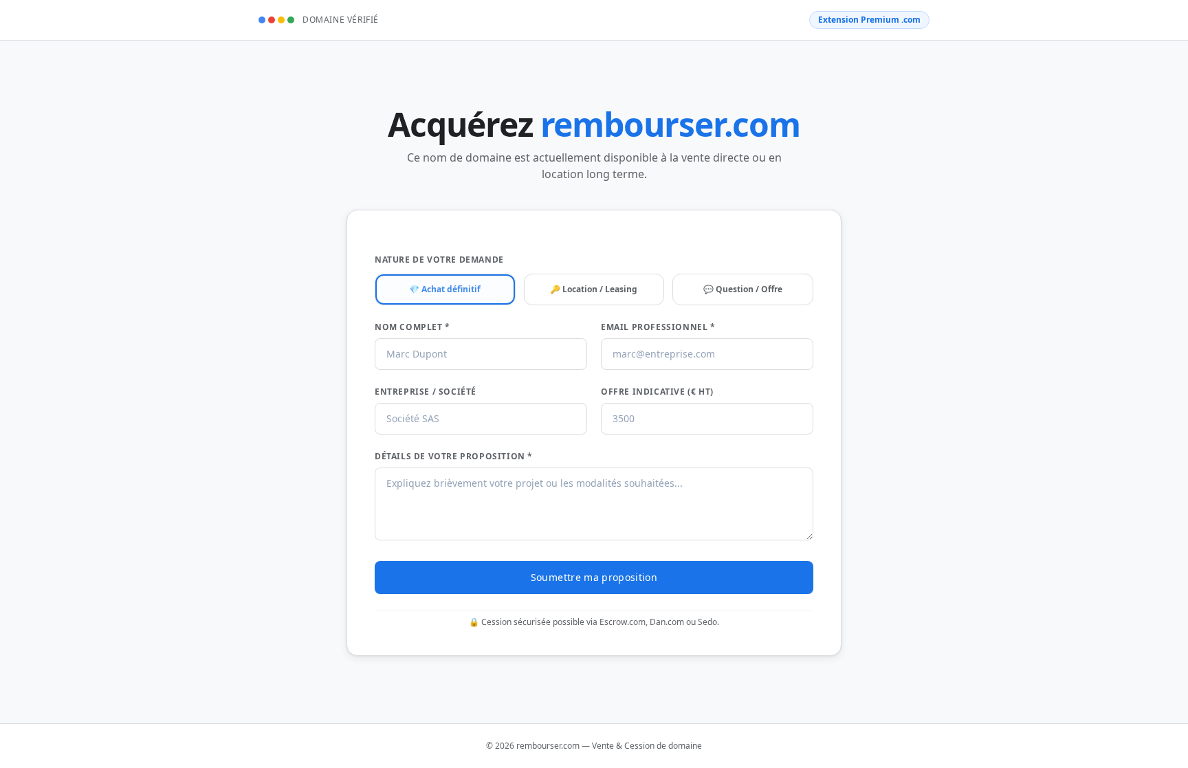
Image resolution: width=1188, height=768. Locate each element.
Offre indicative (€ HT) (657, 391)
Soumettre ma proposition (594, 577)
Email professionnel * (658, 327)
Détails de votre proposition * (454, 456)
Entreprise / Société (425, 391)
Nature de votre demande (439, 259)
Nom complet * (412, 327)
